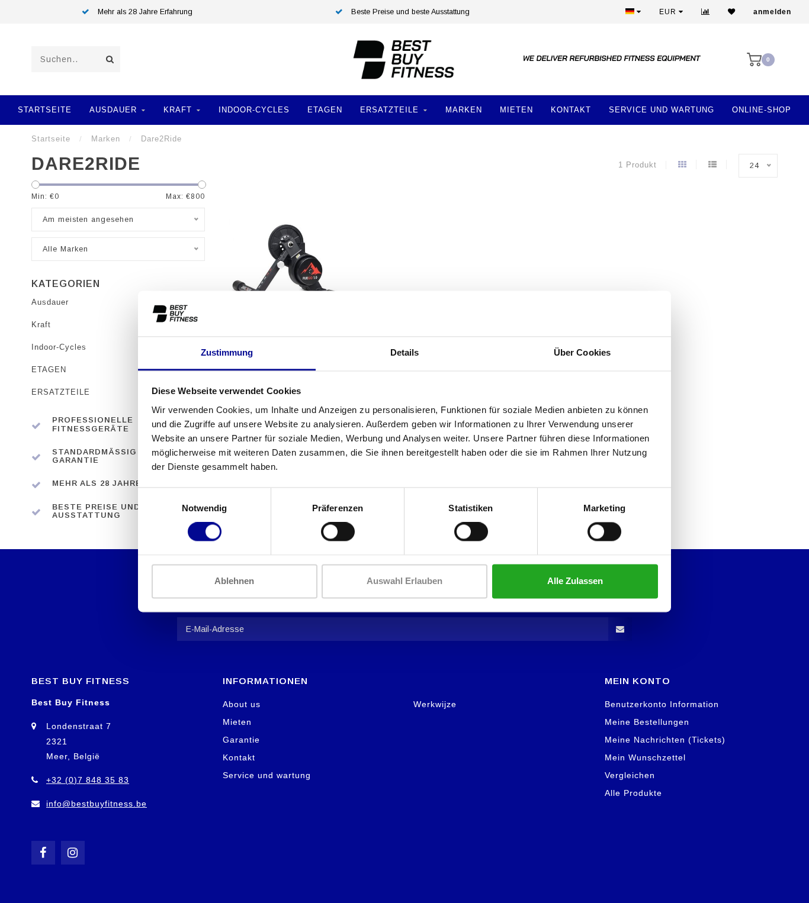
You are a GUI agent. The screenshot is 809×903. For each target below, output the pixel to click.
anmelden (772, 12)
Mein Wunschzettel (645, 757)
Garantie (241, 739)
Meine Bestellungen (647, 722)
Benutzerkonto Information (662, 704)
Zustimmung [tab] (227, 352)
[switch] (338, 532)
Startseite (45, 109)
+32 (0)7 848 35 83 (87, 780)
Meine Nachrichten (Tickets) (665, 739)
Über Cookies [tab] (582, 352)
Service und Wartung (661, 109)
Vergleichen (630, 775)
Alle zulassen (575, 581)
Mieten (516, 109)
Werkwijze (435, 704)
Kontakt (571, 109)
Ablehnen (234, 581)
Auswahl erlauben (404, 581)
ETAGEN (324, 109)
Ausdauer (113, 109)
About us (242, 704)
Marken (463, 109)
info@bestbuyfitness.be (96, 803)
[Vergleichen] (705, 12)
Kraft (177, 109)
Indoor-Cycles (254, 109)
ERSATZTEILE (389, 109)
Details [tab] (404, 352)
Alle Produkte (633, 793)
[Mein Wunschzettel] (732, 12)
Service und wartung (267, 775)
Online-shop (761, 109)
